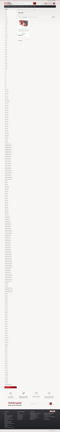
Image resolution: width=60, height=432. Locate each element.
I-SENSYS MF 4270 (8, 244)
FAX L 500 (6, 124)
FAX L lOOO (7, 91)
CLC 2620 (6, 379)
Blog (31, 6)
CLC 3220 (6, 382)
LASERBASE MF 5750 (8, 154)
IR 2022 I (6, 326)
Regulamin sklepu (19, 419)
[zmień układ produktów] (52, 17)
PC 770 (6, 61)
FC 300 (6, 38)
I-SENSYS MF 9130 (8, 270)
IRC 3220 (6, 377)
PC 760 (6, 59)
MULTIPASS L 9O (7, 217)
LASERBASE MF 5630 (8, 149)
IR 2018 (6, 319)
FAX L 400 (6, 119)
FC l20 (6, 14)
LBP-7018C (6, 210)
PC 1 (5, 79)
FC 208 (6, 28)
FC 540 (6, 47)
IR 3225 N (6, 370)
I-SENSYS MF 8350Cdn (8, 263)
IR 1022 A (6, 302)
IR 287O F (6, 365)
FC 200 (6, 17)
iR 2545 (6, 361)
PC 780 (6, 63)
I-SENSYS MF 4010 (8, 237)
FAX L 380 (6, 117)
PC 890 (6, 68)
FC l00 (6, 10)
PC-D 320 (6, 284)
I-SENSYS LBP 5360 (8, 228)
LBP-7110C (6, 214)
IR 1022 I (6, 305)
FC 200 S (6, 19)
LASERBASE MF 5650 (8, 151)
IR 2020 (6, 321)
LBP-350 (6, 193)
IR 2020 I (6, 323)
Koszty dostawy (19, 415)
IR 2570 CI (6, 335)
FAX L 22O (6, 103)
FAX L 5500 (6, 133)
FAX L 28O (6, 110)
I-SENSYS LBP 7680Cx (8, 231)
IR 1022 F (6, 303)
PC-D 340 (6, 286)
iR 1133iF (6, 312)
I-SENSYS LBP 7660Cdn (8, 233)
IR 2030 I (6, 333)
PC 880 (6, 66)
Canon (6, 9)
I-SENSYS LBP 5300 (8, 226)
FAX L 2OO (6, 98)
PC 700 (6, 54)
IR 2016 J (6, 317)
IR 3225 (6, 368)
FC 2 (5, 72)
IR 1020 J (6, 298)
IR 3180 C (6, 344)
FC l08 (6, 12)
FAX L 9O (6, 140)
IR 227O (6, 349)
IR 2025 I (6, 330)
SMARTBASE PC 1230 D (8, 289)
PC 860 (6, 65)
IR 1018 (6, 293)
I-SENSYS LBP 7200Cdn (8, 230)
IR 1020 (6, 296)
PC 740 (6, 56)
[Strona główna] (8, 3)
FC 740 (6, 49)
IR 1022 (6, 300)
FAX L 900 (6, 142)
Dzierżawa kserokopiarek (8, 416)
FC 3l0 (6, 40)
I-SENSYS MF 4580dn (8, 254)
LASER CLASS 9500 (8, 175)
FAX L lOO (6, 89)
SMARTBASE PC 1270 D (8, 291)
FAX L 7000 (6, 135)
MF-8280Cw (7, 282)
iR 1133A (6, 310)
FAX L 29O (6, 112)
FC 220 (6, 31)
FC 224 (6, 33)
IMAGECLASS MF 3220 (8, 279)
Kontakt (27, 6)
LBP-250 (6, 182)
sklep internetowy (51, 430)
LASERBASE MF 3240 (8, 147)
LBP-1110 (6, 198)
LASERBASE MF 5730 (8, 152)
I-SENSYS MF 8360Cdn (8, 265)
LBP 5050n (6, 207)
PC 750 (6, 58)
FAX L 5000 (6, 131)
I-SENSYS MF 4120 (8, 240)
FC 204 (6, 21)
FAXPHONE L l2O (7, 221)
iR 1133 (6, 309)
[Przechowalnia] (43, 3)
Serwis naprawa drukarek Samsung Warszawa (8, 422)
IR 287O (6, 363)
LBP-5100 (6, 203)
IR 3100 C (6, 337)
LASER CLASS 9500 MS (8, 177)
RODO (18, 413)
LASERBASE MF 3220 (8, 145)
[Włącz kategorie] (15, 387)
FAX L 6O (6, 128)
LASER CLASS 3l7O (8, 158)
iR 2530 (6, 358)
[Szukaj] (34, 3)
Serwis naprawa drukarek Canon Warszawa (9, 424)
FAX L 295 (6, 114)
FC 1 (5, 70)
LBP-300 (6, 184)
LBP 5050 (6, 205)
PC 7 (5, 86)
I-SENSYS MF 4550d (8, 251)
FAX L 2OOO (7, 100)
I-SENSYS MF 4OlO (8, 235)
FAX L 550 (6, 126)
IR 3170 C (6, 340)
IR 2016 (6, 314)
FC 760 (6, 52)
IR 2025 (6, 328)
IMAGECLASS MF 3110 (8, 277)
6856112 (32, 419)
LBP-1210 (6, 200)
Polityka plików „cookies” (21, 414)
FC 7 (5, 77)
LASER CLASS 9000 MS (8, 172)
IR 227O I (6, 351)
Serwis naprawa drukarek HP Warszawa (8, 420)
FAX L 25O (6, 107)
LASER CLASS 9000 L (8, 170)
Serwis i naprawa (14, 6)
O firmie (5, 413)
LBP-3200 (6, 191)
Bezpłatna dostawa (20, 416)
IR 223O (6, 347)
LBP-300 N (6, 189)
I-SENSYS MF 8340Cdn (8, 261)
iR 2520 (6, 354)
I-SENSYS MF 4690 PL (8, 258)
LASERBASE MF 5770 (8, 156)
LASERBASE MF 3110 (8, 144)
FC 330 (6, 42)
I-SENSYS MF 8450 (8, 268)
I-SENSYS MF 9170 (8, 272)
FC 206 (6, 26)
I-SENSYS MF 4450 (8, 249)
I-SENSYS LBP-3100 (8, 224)
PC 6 (5, 84)
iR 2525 (6, 356)
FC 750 (6, 51)
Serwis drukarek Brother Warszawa (7, 426)
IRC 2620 (6, 372)
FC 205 (6, 24)
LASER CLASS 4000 (8, 161)
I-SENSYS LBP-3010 (8, 223)
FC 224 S (6, 35)
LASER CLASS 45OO (8, 163)
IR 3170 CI (6, 342)
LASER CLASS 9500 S (8, 179)
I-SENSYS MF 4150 (8, 238)
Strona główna (7, 6)
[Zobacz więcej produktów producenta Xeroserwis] (23, 34)
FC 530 (6, 45)
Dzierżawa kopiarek (21, 6)
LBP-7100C (6, 212)
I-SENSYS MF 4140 (8, 242)
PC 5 (5, 82)
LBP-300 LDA (7, 186)
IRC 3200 (6, 375)
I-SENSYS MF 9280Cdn (8, 275)
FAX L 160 (6, 96)
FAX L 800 (6, 138)
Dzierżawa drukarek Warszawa (9, 427)
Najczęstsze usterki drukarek (8, 415)
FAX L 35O (6, 121)
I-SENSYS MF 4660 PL (8, 256)
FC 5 (5, 75)
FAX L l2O (6, 93)
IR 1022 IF (6, 307)
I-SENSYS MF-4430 (8, 247)
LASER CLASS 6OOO (8, 165)
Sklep (34, 6)
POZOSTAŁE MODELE (8, 384)
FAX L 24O (6, 105)
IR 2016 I (6, 316)
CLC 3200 (6, 381)
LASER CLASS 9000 (8, 168)
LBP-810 (6, 196)
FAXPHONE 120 (7, 219)
